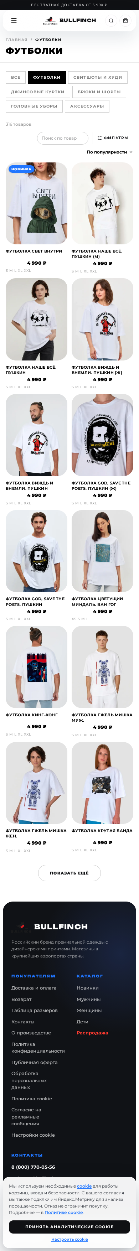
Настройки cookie (33, 1135)
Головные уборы (34, 106)
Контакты (22, 1021)
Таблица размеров (34, 1010)
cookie (84, 1186)
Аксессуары (87, 106)
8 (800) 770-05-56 (33, 1167)
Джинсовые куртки (38, 91)
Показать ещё (69, 873)
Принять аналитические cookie (69, 1226)
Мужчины (89, 999)
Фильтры (116, 137)
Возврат (21, 999)
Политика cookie (31, 1098)
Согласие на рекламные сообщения (26, 1116)
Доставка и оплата (34, 988)
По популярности (107, 152)
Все (15, 77)
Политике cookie (64, 1212)
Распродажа (92, 1032)
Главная (17, 39)
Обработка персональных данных (29, 1080)
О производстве (31, 1032)
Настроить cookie (69, 1239)
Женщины (89, 1010)
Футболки (47, 77)
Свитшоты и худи (97, 77)
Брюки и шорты (99, 91)
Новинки (88, 988)
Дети (82, 1021)
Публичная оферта (34, 1062)
